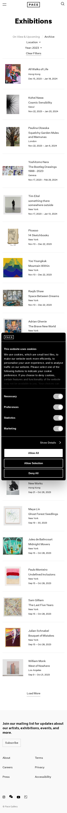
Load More (33, 693)
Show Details (48, 442)
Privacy (39, 767)
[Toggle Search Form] (62, 4)
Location (32, 42)
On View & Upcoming (26, 36)
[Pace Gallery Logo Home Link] (33, 4)
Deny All (33, 473)
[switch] (58, 407)
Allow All (33, 453)
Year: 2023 (32, 47)
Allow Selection (33, 463)
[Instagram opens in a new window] (4, 797)
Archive (49, 36)
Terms (39, 757)
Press (6, 776)
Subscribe (11, 742)
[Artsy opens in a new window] (25, 797)
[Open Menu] (4, 4)
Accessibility (43, 776)
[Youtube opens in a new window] (18, 797)
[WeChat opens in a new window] (11, 797)
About (6, 757)
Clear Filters (33, 53)
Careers (8, 767)
